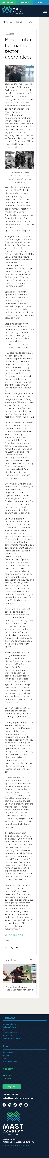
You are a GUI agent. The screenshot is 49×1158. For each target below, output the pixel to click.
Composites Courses (10, 1033)
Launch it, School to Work (11, 1024)
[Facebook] (4, 1105)
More (29, 22)
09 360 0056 (10, 1094)
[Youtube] (26, 1105)
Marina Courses (8, 1036)
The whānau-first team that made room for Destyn (20, 988)
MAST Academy (8, 1053)
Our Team (6, 1055)
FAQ (4, 1058)
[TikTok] (15, 1105)
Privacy (26, 1145)
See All (32, 960)
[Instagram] (9, 1105)
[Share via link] (23, 947)
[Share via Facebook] (6, 947)
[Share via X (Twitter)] (11, 947)
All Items (7, 22)
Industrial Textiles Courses (12, 1038)
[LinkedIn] (20, 1105)
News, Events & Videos (10, 1061)
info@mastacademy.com (19, 1098)
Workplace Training (9, 1027)
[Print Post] (28, 947)
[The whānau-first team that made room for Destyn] (19, 973)
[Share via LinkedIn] (17, 947)
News (19, 22)
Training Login (8, 1075)
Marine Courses (8, 1030)
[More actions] (33, 34)
